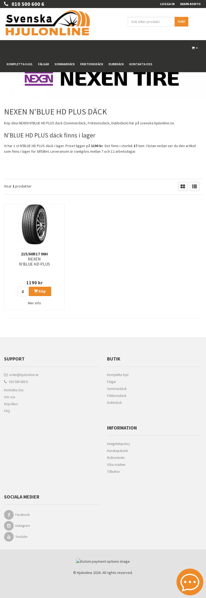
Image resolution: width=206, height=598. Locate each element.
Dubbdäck (116, 64)
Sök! (181, 21)
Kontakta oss (140, 64)
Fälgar (43, 64)
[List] (194, 186)
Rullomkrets (115, 457)
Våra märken (116, 464)
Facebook (22, 514)
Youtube (21, 536)
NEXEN (24, 123)
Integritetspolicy (118, 444)
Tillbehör (113, 471)
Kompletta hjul (20, 64)
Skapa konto (190, 4)
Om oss (9, 397)
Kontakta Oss (13, 390)
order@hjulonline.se (23, 375)
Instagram (22, 525)
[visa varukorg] (195, 48)
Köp (42, 291)
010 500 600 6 (26, 4)
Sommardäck (64, 64)
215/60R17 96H (34, 259)
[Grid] (182, 186)
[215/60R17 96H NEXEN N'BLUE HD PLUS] (34, 224)
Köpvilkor (11, 404)
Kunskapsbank (117, 450)
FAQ (7, 411)
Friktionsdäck (91, 64)
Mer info (34, 303)
